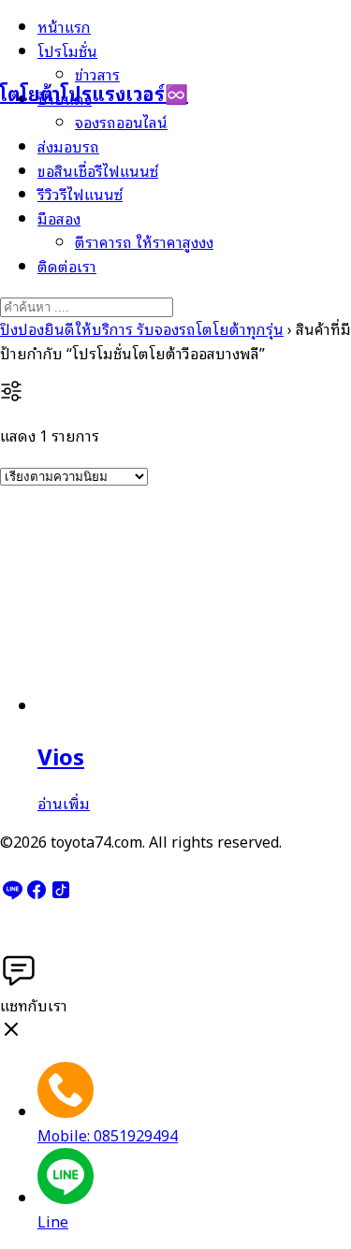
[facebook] (36, 894)
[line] (12, 894)
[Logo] (93, 46)
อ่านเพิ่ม (63, 803)
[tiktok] (61, 894)
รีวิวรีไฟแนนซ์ (80, 194)
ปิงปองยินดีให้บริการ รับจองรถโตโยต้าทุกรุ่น (142, 328)
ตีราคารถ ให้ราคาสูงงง (144, 241)
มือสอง (58, 218)
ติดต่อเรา (66, 266)
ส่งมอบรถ (68, 146)
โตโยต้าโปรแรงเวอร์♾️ (94, 93)
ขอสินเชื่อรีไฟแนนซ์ (97, 170)
